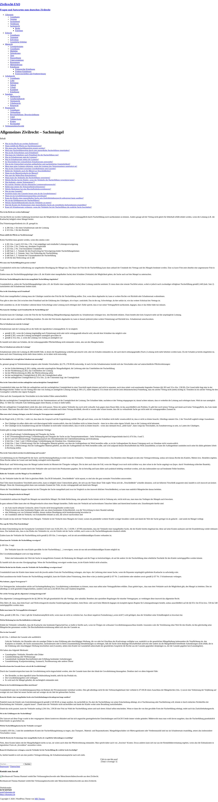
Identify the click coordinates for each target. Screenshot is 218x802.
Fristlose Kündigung (23, 71)
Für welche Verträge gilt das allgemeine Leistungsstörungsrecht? (30, 184)
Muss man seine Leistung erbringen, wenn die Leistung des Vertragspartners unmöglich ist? (41, 166)
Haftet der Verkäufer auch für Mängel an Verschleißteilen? (28, 171)
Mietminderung (16, 65)
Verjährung (14, 24)
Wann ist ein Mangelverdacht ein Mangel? (21, 173)
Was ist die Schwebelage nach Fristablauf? (21, 152)
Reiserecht (14, 105)
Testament (14, 37)
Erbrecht (8, 33)
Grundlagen (15, 17)
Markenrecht (15, 96)
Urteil (12, 117)
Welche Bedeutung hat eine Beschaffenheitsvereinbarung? (28, 189)
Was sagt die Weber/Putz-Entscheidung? (21, 175)
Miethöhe (14, 51)
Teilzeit (13, 85)
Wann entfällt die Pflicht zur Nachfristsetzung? (23, 146)
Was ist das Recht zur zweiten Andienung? (21, 143)
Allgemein (9, 15)
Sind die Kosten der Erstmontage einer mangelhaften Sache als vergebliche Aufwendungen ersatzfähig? (46, 205)
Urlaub (13, 87)
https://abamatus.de (7, 794)
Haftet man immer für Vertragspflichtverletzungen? (25, 187)
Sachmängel (15, 21)
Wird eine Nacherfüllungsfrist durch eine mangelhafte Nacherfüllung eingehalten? (37, 150)
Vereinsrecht (15, 101)
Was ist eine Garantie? (13, 191)
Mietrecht (9, 44)
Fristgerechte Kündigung (25, 69)
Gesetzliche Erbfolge (18, 42)
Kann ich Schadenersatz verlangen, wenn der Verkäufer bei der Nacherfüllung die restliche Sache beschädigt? (48, 207)
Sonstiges (9, 94)
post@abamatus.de (7, 792)
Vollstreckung (15, 119)
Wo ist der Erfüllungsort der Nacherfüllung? (22, 200)
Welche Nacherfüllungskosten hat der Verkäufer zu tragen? (28, 202)
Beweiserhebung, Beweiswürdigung (24, 115)
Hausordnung (15, 58)
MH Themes (40, 799)
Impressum (4, 766)
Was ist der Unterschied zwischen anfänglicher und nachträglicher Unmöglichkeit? (37, 164)
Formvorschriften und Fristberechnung (30, 74)
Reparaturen (15, 62)
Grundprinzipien (16, 46)
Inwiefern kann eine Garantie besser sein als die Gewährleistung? (30, 193)
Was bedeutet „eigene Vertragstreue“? (20, 182)
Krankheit (14, 90)
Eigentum (19, 31)
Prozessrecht (10, 108)
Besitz (17, 28)
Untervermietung (17, 60)
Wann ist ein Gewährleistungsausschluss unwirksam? (26, 196)
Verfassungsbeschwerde (14, 126)
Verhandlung (15, 112)
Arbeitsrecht (10, 76)
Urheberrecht (15, 103)
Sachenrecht (15, 26)
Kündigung (14, 67)
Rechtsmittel (15, 124)
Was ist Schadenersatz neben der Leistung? (22, 159)
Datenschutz (15, 766)
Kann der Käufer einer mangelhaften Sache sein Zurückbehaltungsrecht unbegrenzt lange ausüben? (44, 198)
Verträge (13, 19)
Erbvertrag (14, 40)
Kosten (13, 121)
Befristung (14, 83)
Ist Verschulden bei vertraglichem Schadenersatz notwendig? (29, 162)
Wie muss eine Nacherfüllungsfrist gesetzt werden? (25, 148)
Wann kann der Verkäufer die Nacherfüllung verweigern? (27, 177)
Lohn (12, 80)
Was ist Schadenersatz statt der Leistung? (21, 157)
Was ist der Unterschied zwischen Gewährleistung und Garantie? (30, 168)
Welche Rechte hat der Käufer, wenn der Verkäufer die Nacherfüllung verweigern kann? (39, 180)
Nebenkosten (15, 53)
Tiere (12, 55)
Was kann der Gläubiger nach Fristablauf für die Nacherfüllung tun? (32, 155)
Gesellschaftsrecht (17, 99)
